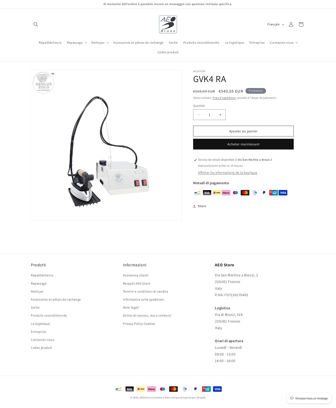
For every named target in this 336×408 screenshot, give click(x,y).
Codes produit (41, 348)
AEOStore (145, 397)
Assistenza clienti (136, 275)
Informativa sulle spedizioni (143, 299)
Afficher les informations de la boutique (227, 173)
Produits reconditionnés (49, 315)
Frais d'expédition (224, 97)
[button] (36, 24)
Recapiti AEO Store (136, 283)
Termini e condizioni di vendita (145, 291)
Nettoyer (37, 291)
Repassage (38, 283)
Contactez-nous (42, 340)
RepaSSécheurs (42, 275)
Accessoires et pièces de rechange (56, 299)
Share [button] (202, 206)
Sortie (35, 307)
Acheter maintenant (243, 144)
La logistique (40, 324)
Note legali (131, 307)
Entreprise (38, 332)
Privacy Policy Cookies (139, 324)
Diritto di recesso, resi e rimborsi (147, 315)
